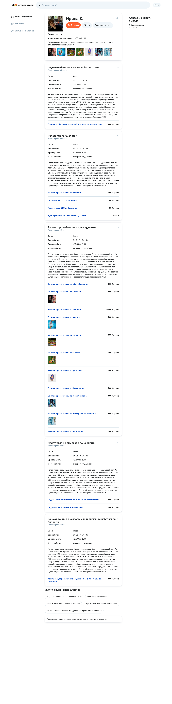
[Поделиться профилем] (117, 17)
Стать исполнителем (24, 31)
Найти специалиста (23, 17)
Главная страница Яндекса (12, 5)
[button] (73, 25)
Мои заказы (19, 24)
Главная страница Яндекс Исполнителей (22, 5)
